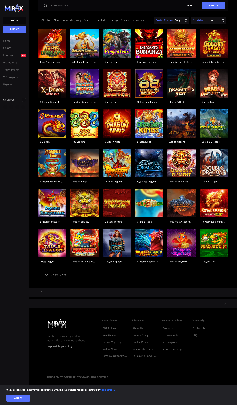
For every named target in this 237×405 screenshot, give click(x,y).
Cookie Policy (140, 342)
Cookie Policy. (107, 390)
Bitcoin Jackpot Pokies (115, 356)
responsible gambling (59, 346)
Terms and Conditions (145, 356)
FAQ (194, 335)
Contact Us (198, 328)
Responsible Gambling (145, 349)
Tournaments (170, 335)
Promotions (169, 328)
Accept (18, 398)
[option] (5, 107)
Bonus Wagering (112, 342)
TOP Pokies (109, 328)
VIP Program (170, 342)
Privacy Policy (140, 335)
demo (52, 53)
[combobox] (14, 102)
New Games (109, 335)
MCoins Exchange (173, 349)
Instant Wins (110, 349)
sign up (14, 29)
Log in (14, 20)
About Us (138, 328)
